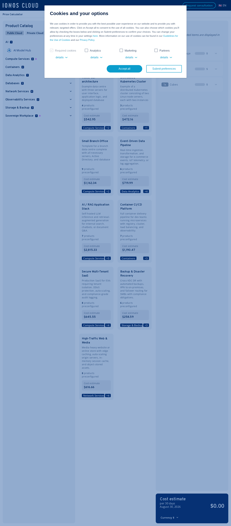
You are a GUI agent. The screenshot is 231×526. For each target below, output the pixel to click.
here (95, 35)
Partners (164, 50)
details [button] (60, 57)
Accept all (124, 68)
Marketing (130, 50)
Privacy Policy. (87, 40)
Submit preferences (164, 68)
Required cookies (65, 50)
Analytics (95, 50)
